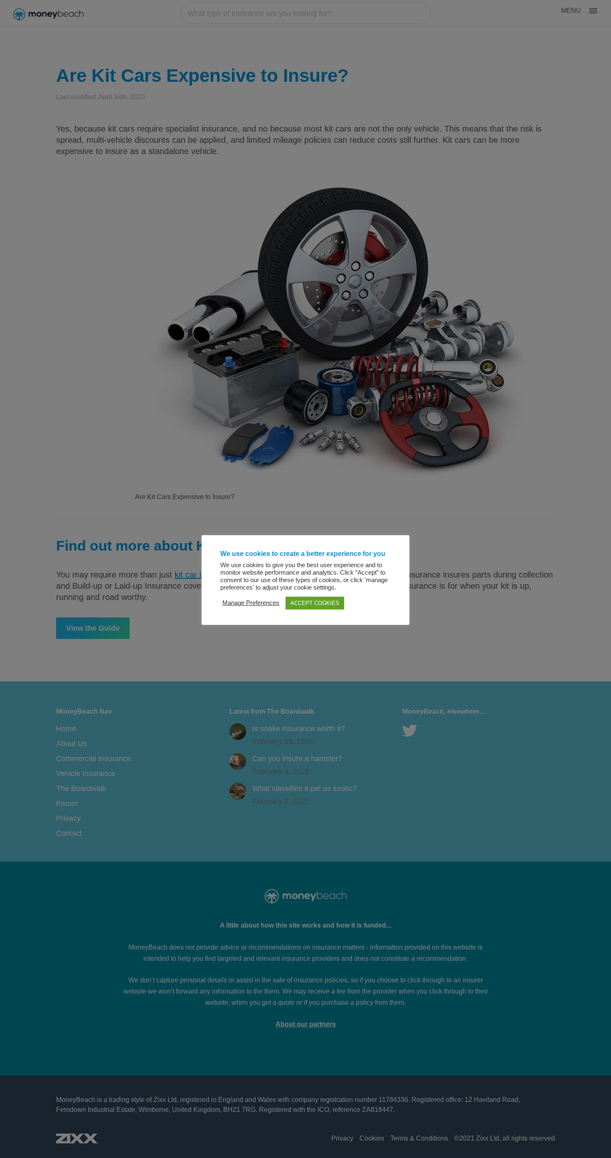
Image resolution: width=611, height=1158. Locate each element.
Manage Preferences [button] (250, 603)
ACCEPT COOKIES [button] (315, 603)
